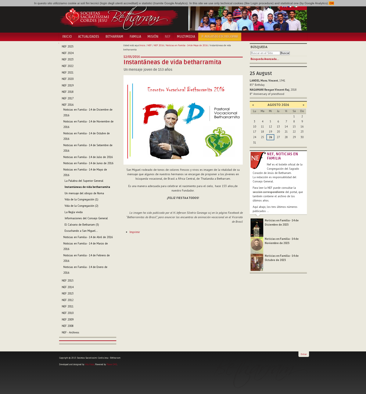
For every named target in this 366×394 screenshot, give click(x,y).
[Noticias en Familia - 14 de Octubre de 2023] (257, 262)
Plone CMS (112, 364)
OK (331, 3)
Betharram (114, 37)
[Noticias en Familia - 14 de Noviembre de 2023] (257, 245)
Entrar (304, 354)
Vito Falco (89, 364)
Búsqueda (259, 47)
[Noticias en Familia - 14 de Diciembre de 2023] (257, 227)
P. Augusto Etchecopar (219, 37)
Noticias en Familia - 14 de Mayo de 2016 (187, 45)
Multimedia (186, 37)
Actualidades (88, 37)
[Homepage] (119, 16)
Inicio (67, 37)
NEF (168, 37)
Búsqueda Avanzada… (265, 59)
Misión (152, 37)
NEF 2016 (159, 45)
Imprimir (134, 232)
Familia (135, 37)
